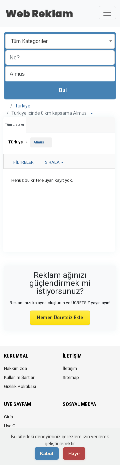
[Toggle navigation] (107, 12)
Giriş (8, 416)
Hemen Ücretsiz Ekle (60, 317)
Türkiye (22, 105)
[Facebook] (67, 420)
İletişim (70, 368)
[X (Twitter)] (76, 420)
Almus (39, 142)
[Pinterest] (95, 420)
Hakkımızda (15, 368)
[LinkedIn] (85, 420)
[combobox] (60, 41)
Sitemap (71, 377)
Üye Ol (10, 425)
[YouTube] (104, 420)
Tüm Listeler (14, 124)
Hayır (74, 453)
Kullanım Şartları (20, 377)
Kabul (46, 453)
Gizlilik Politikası (20, 386)
